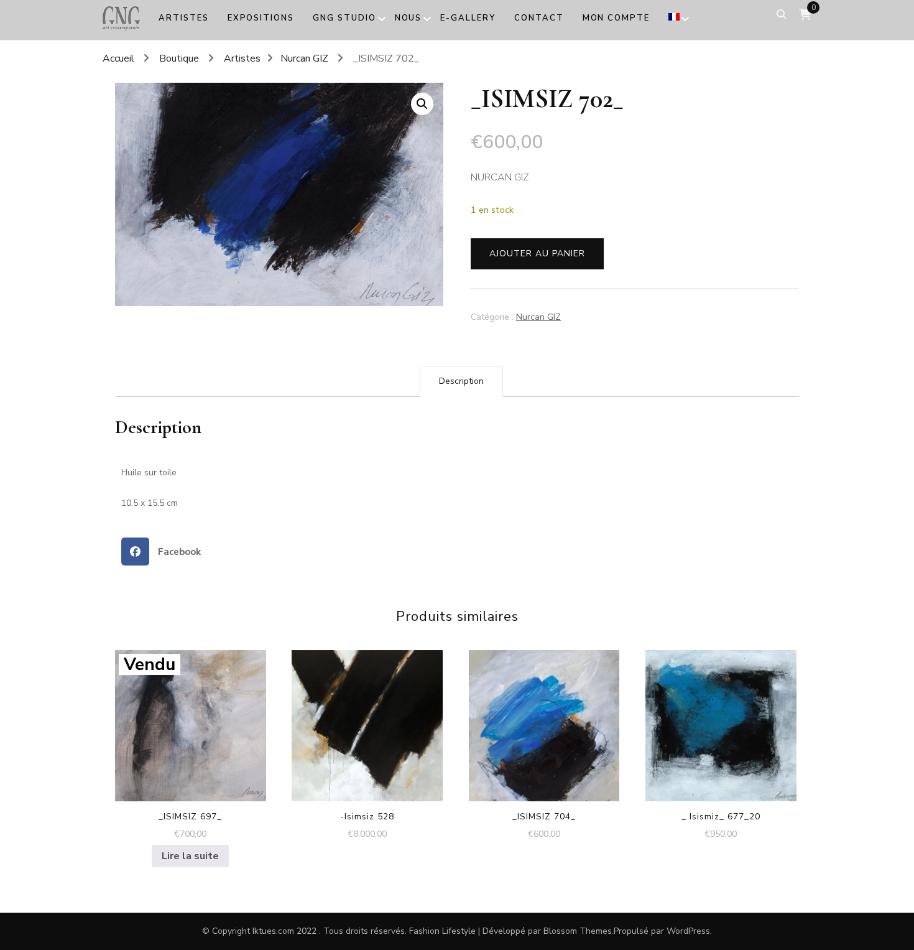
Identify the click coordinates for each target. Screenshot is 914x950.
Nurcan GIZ (538, 317)
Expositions (261, 18)
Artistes (184, 18)
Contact (539, 18)
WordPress (688, 931)
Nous (408, 18)
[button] (422, 104)
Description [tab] (461, 381)
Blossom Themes (577, 931)
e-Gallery (468, 18)
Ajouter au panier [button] (367, 714)
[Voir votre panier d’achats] (805, 15)
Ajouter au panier (537, 253)
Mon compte (616, 18)
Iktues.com (273, 931)
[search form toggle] (782, 14)
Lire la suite (190, 856)
